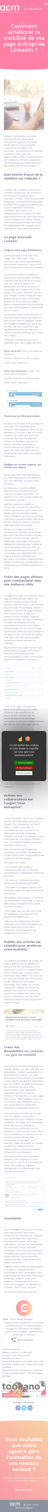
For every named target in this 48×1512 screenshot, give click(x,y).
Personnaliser (24, 773)
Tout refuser (25, 768)
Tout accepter (24, 762)
